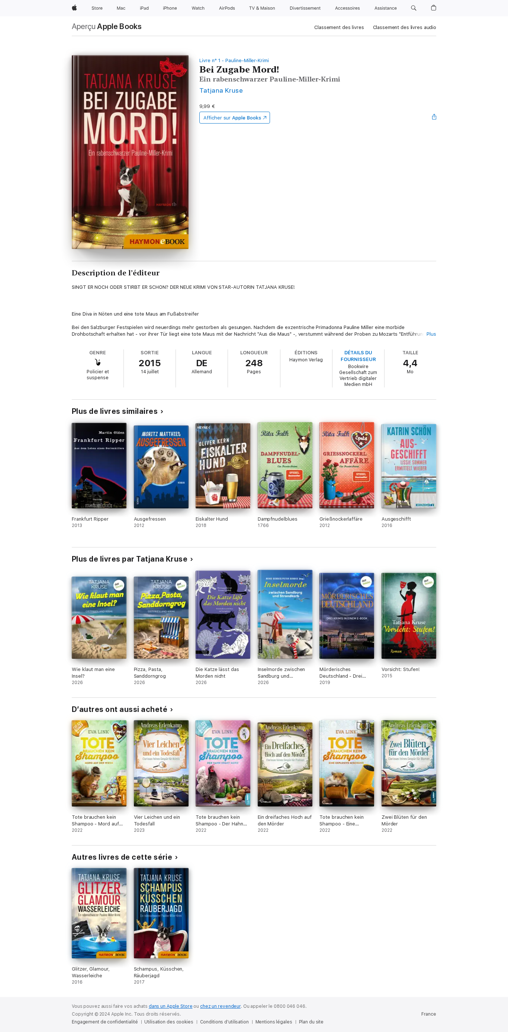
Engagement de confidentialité (105, 1022)
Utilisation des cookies (168, 1022)
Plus (431, 334)
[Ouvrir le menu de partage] (434, 117)
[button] (413, 8)
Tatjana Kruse (221, 90)
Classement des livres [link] (339, 27)
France (428, 1014)
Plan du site (311, 1022)
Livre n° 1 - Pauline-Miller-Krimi (234, 60)
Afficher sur (232, 118)
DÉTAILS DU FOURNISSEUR (358, 356)
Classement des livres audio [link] (405, 27)
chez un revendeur (220, 1006)
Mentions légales (273, 1022)
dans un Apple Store (171, 1006)
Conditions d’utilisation (224, 1022)
